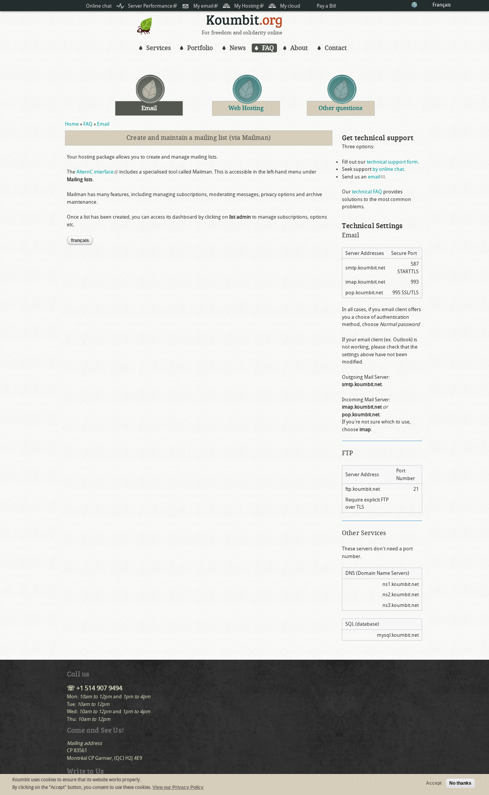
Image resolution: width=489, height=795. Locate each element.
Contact (336, 48)
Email (103, 124)
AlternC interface (97, 172)
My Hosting (249, 6)
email (376, 177)
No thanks (460, 783)
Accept (434, 783)
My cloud (290, 6)
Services (158, 48)
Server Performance (152, 6)
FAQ (268, 48)
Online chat (99, 6)
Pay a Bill (326, 6)
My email (205, 6)
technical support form (392, 162)
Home (72, 124)
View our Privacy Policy (178, 787)
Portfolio (200, 48)
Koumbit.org (244, 22)
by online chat (388, 169)
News (238, 48)
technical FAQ (367, 192)
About (299, 48)
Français (441, 5)
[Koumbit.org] (145, 33)
